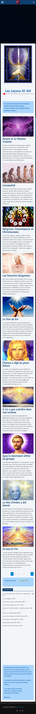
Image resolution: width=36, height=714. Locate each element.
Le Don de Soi (11, 319)
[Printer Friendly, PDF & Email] (24, 581)
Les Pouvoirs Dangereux (16, 275)
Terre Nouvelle (20, 707)
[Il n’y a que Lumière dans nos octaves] (18, 397)
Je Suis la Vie (10, 549)
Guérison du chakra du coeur (11, 625)
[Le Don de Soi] (18, 307)
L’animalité (9, 185)
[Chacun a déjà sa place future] (18, 350)
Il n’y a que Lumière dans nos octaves (17, 411)
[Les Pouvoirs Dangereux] (18, 263)
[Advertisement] (18, 24)
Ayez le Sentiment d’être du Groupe (16, 457)
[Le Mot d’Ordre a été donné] (18, 490)
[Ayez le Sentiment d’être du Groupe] (18, 443)
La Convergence (7, 598)
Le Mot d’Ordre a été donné (14, 504)
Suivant (32, 574)
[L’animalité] (18, 173)
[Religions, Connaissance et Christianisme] (18, 216)
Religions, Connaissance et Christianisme (18, 231)
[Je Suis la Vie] (18, 536)
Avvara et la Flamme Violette (14, 140)
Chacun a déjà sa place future (16, 364)
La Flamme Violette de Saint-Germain (13, 616)
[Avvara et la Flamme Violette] (18, 126)
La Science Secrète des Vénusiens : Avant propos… (17, 593)
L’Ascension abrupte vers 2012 (11, 605)
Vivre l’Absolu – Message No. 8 (11, 619)
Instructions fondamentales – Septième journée (16, 608)
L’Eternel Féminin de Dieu (10, 622)
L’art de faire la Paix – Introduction (12, 602)
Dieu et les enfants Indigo (10, 613)
